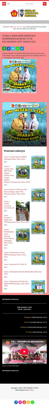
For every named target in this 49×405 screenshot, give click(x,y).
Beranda (14, 27)
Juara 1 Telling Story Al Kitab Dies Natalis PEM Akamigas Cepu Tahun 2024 (16, 283)
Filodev (31, 390)
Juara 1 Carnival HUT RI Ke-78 (15, 264)
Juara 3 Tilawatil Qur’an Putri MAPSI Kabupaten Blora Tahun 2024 (15, 255)
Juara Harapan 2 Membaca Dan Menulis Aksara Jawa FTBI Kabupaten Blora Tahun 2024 (15, 192)
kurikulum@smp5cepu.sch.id (37, 327)
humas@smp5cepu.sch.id (38, 322)
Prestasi (19, 27)
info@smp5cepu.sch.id (39, 317)
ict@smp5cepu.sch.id (39, 332)
